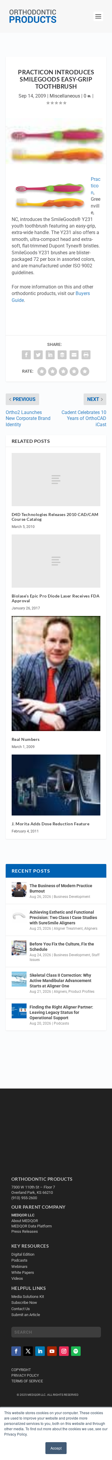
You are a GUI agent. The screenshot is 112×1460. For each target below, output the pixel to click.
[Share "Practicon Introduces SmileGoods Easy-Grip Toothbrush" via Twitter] (38, 355)
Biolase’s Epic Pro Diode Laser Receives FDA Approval (56, 598)
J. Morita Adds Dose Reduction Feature (51, 823)
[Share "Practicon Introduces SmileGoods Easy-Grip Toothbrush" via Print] (86, 355)
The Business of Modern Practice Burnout (61, 888)
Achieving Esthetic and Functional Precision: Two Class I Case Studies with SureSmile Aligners (63, 917)
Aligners (90, 928)
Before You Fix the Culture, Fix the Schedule (62, 947)
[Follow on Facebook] (16, 1351)
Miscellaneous (65, 96)
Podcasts (61, 1023)
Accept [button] (56, 1447)
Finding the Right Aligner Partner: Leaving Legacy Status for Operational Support (61, 1012)
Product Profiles (81, 991)
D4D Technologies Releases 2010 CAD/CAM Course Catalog (55, 517)
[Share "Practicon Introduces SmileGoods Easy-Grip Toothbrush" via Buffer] (62, 355)
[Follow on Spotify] (76, 1351)
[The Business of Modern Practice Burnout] (19, 889)
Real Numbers (26, 739)
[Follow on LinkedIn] (40, 1351)
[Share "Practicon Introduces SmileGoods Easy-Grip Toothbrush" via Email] (74, 355)
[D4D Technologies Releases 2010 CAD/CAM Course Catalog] (56, 479)
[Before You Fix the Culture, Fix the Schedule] (19, 947)
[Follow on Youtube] (52, 1351)
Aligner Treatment (68, 928)
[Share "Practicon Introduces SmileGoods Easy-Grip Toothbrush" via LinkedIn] (50, 355)
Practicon (95, 185)
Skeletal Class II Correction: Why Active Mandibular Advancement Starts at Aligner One (60, 980)
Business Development (72, 897)
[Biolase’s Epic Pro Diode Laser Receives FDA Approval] (56, 560)
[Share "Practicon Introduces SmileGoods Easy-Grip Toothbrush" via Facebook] (26, 355)
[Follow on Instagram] (64, 1351)
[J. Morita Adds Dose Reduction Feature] (56, 785)
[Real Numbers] (56, 673)
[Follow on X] (28, 1351)
